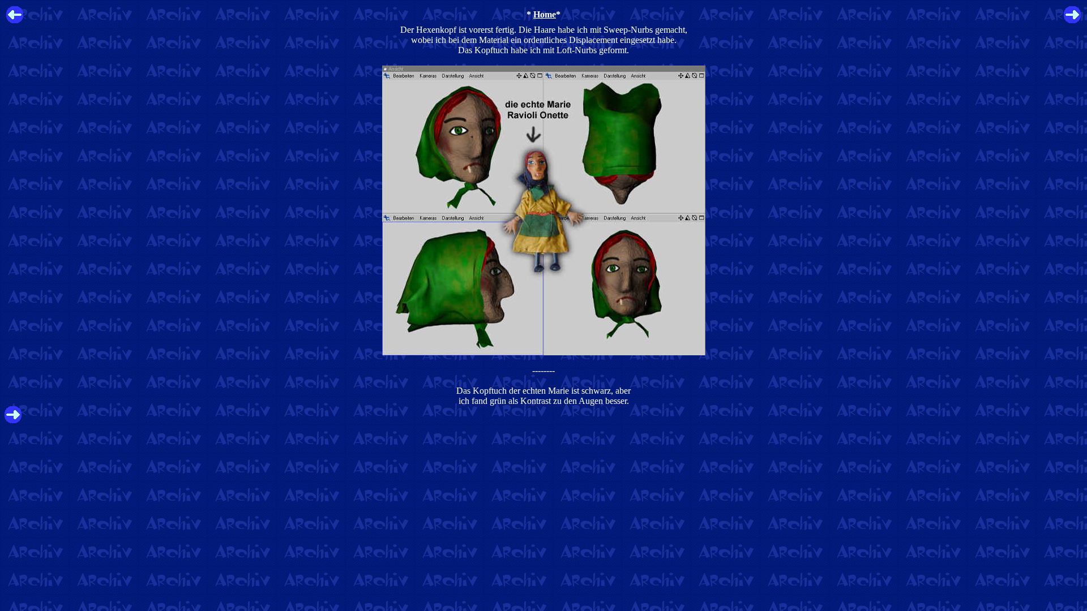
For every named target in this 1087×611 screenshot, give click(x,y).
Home (544, 14)
